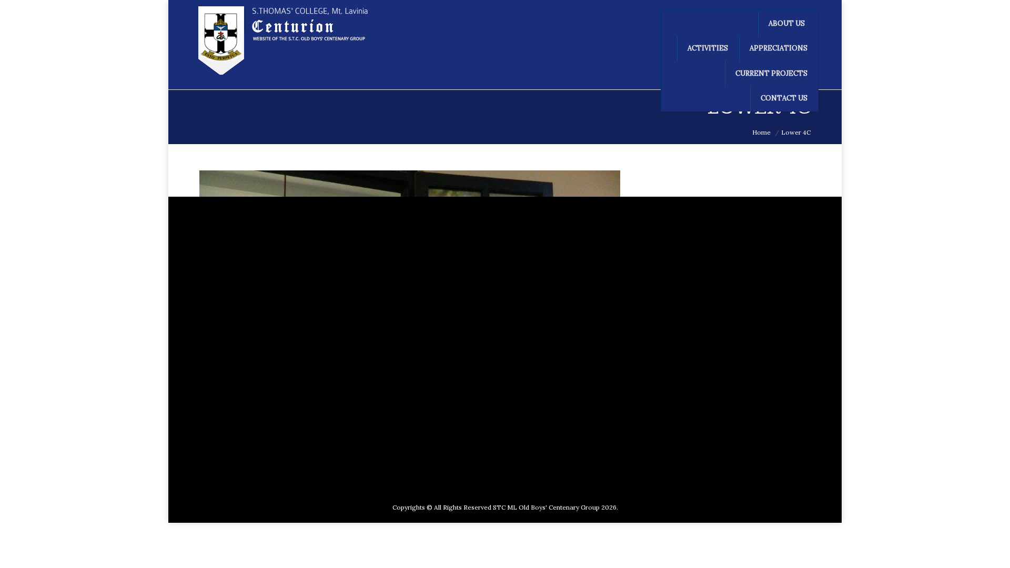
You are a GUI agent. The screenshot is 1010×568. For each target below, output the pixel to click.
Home (761, 132)
